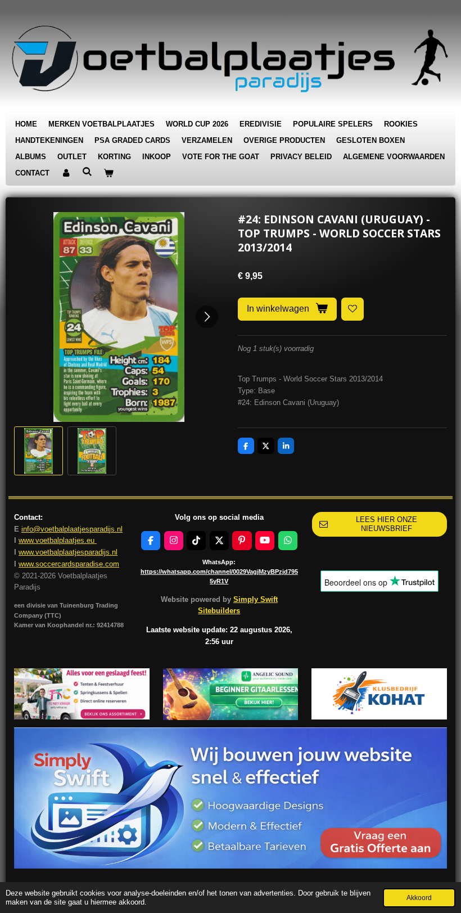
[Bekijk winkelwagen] (108, 173)
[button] (38, 450)
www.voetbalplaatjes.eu (58, 540)
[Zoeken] (87, 171)
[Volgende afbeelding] (207, 316)
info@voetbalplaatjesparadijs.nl (72, 529)
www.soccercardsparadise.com (69, 564)
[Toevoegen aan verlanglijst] (352, 309)
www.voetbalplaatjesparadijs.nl (68, 552)
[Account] (65, 173)
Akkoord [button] (419, 897)
